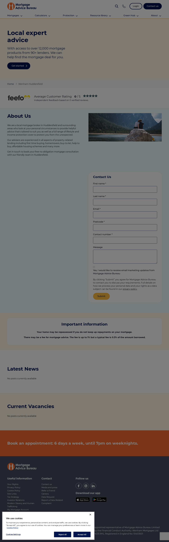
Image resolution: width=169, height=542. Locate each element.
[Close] (90, 514)
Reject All (62, 534)
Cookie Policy (12, 528)
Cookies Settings (13, 534)
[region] (48, 526)
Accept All (82, 534)
